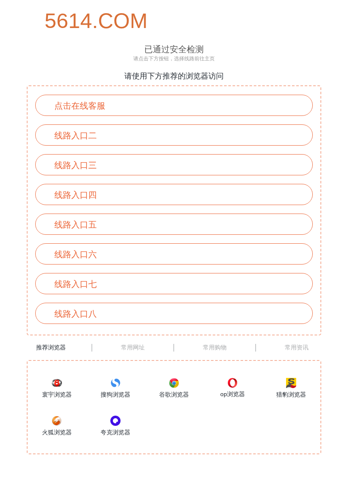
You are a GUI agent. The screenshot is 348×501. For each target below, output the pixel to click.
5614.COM (83, 21)
